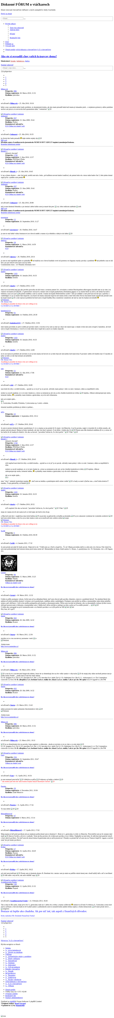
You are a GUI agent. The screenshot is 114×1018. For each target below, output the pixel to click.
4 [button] (5, 83)
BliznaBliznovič (6, 814)
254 (15, 757)
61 (15, 313)
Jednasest (4, 116)
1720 (15, 155)
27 (15, 849)
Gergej (3, 573)
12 (15, 219)
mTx (2, 412)
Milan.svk (4, 89)
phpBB (12, 1001)
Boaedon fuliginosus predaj (10, 144)
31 (15, 371)
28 (15, 242)
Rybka (3, 847)
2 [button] (5, 79)
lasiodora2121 (6, 311)
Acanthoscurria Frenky (9, 882)
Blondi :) (4, 151)
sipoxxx (3, 240)
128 (15, 884)
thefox (27, 61)
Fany (2, 755)
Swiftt (3, 531)
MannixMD (20, 1005)
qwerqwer (4, 217)
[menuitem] (17, 28)
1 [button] (5, 77)
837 (15, 118)
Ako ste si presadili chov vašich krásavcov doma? (29, 56)
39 (15, 788)
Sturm (3, 616)
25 (15, 414)
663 (15, 618)
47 (15, 816)
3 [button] (5, 81)
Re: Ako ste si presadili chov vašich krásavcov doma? (17, 587)
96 (15, 575)
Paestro (3, 786)
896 (15, 91)
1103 (15, 274)
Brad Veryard (20, 1003)
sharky (3, 272)
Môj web (4, 140)
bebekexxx (20, 61)
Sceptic (13, 61)
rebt (2, 369)
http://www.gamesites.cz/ (9, 646)
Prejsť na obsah (6, 14)
